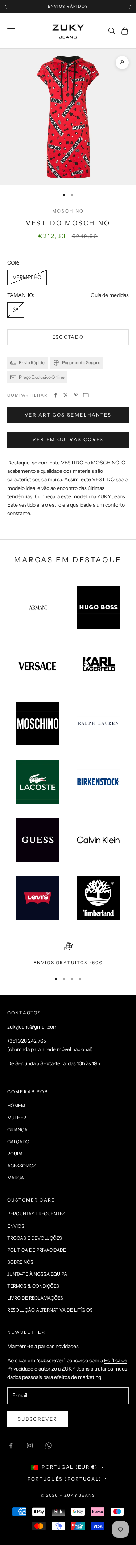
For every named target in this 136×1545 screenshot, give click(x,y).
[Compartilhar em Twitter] (66, 395)
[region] (68, 954)
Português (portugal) (64, 1479)
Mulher (16, 1117)
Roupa (15, 1153)
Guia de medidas (110, 295)
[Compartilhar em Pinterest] (76, 395)
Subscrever (37, 1419)
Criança (17, 1129)
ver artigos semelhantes (68, 415)
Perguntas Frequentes (36, 1213)
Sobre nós (20, 1262)
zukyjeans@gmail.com (32, 1026)
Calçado (18, 1141)
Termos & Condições (33, 1286)
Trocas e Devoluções (34, 1238)
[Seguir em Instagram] (29, 1445)
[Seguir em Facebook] (11, 1445)
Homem (16, 1105)
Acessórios (21, 1165)
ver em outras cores (67, 439)
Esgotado (68, 337)
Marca (15, 1177)
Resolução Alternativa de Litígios (50, 1310)
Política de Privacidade (36, 1250)
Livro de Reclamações (35, 1298)
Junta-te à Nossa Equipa (37, 1274)
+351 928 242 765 (26, 1041)
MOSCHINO (68, 211)
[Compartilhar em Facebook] (55, 395)
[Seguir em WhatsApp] (48, 1445)
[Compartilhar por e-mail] (86, 395)
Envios (15, 1226)
